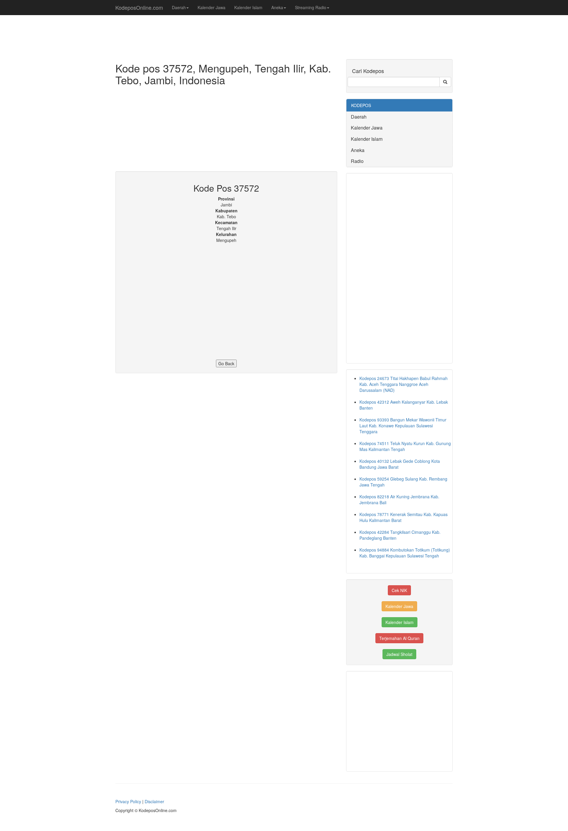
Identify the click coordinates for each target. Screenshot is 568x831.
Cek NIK (399, 590)
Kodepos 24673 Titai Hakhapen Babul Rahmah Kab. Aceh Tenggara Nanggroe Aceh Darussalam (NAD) (403, 384)
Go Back (226, 363)
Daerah (179, 7)
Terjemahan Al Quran (399, 638)
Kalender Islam (248, 7)
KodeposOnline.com (139, 7)
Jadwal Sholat (399, 654)
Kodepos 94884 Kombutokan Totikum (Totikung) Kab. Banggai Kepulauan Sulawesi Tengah (404, 553)
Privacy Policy (128, 801)
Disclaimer (154, 801)
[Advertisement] (226, 129)
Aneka (277, 7)
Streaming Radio (310, 7)
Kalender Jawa (211, 7)
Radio (357, 161)
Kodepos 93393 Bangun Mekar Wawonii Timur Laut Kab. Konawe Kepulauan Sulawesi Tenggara (402, 425)
